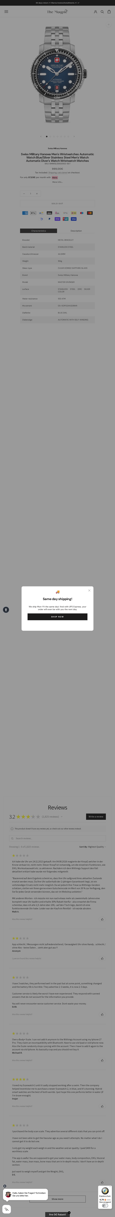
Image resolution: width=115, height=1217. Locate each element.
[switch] (105, 1205)
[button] (6, 609)
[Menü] (110, 1187)
